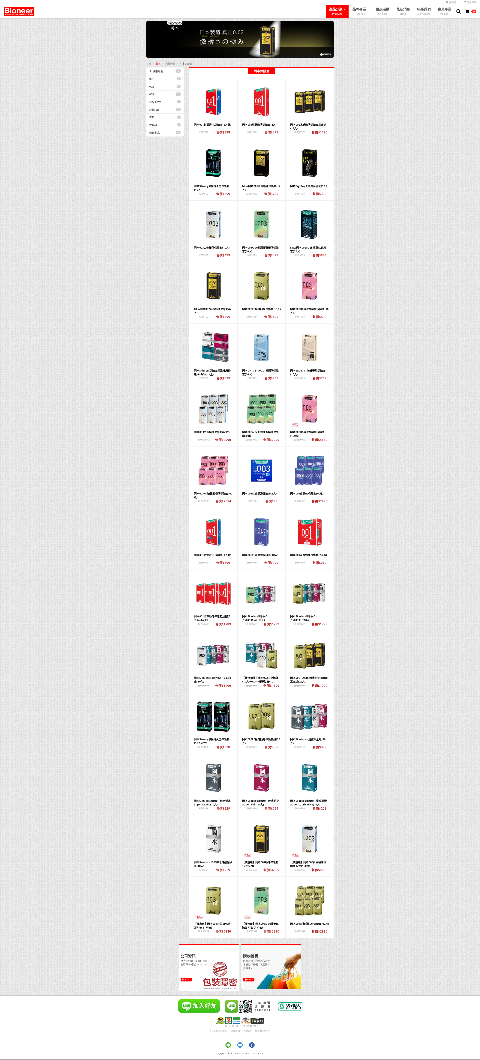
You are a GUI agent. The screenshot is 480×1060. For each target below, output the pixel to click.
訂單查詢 (471, 2)
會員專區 (444, 11)
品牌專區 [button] (359, 11)
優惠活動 (382, 11)
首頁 (158, 63)
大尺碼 (164, 125)
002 (164, 86)
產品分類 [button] (336, 11)
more (187, 979)
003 (164, 94)
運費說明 (235, 1030)
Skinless (164, 109)
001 (164, 79)
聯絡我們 (424, 11)
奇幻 (164, 117)
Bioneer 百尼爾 (19, 11)
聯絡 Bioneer (262, 1030)
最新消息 (403, 11)
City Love (164, 102)
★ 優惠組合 (164, 71)
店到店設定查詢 (219, 1030)
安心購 (452, 2)
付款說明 (247, 1030)
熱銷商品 (164, 132)
